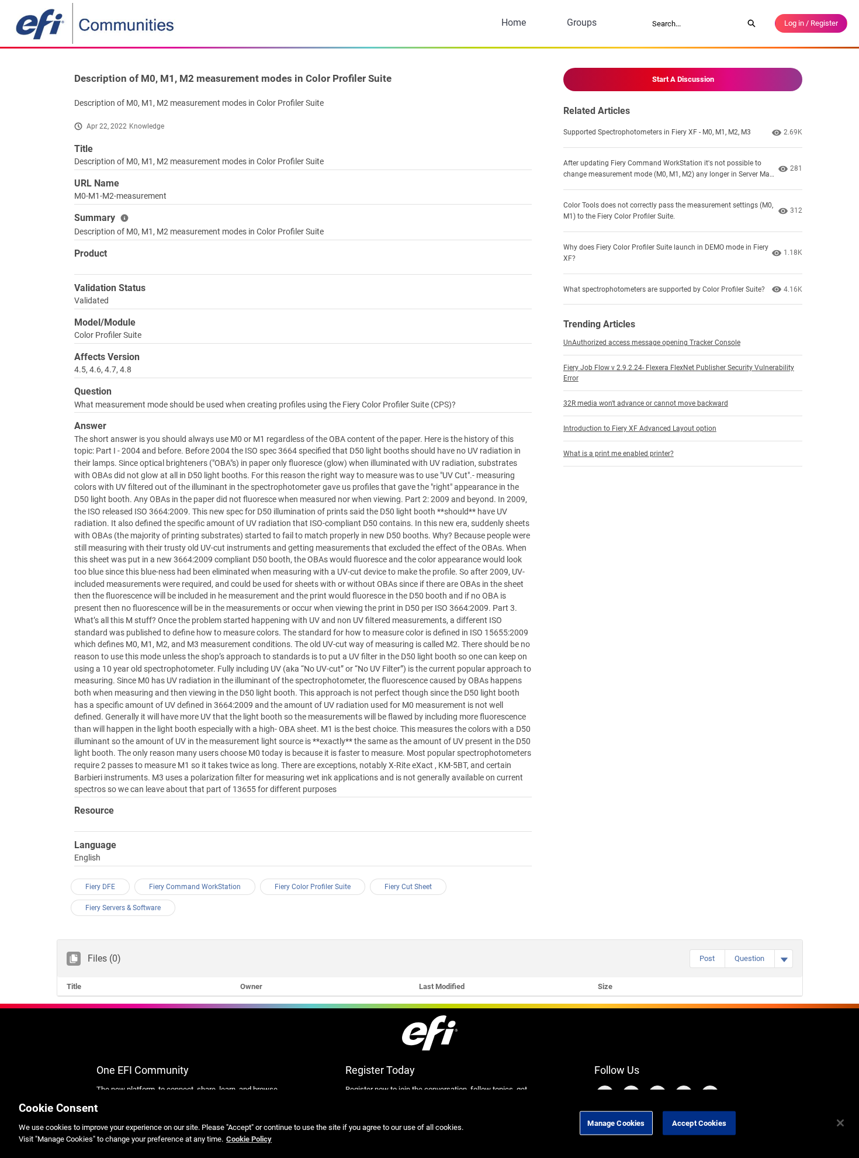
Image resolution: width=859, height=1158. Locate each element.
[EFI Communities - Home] (96, 23)
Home (513, 22)
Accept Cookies (699, 1122)
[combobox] (693, 23)
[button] (707, 958)
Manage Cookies (616, 1122)
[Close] (840, 1123)
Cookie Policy (249, 1138)
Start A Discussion (683, 79)
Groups (582, 22)
